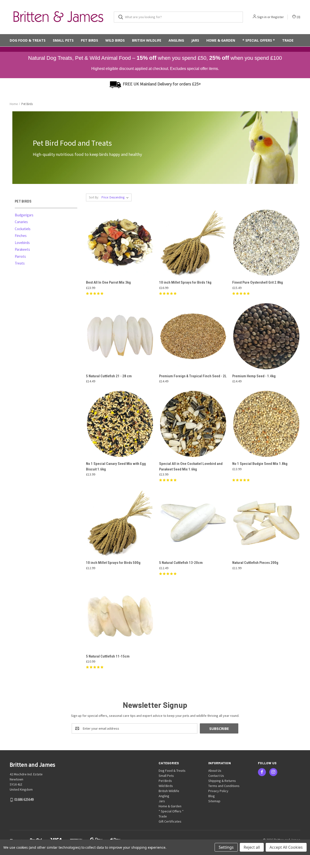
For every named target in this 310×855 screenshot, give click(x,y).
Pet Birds (89, 40)
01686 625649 (24, 799)
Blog (211, 796)
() (298, 17)
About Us (214, 770)
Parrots (20, 256)
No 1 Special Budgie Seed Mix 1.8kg (259, 464)
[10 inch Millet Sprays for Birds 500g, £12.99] (120, 522)
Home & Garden (220, 40)
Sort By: (94, 197)
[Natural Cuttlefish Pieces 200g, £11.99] (266, 522)
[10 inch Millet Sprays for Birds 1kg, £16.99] (193, 242)
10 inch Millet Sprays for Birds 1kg (185, 282)
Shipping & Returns (222, 781)
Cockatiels (23, 229)
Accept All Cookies (286, 847)
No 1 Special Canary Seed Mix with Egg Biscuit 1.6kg (116, 466)
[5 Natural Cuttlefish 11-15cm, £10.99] (120, 616)
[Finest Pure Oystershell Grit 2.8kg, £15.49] (266, 242)
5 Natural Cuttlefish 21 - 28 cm (109, 376)
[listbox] (116, 197)
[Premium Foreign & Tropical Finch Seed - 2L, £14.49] (193, 336)
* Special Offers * (258, 40)
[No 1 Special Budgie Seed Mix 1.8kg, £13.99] (266, 423)
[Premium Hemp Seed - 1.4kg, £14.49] (266, 336)
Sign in (262, 17)
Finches (21, 235)
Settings (226, 847)
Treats (20, 263)
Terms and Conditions (224, 786)
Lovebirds (22, 242)
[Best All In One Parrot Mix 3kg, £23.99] (120, 242)
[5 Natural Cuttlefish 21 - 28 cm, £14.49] (120, 336)
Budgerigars (24, 215)
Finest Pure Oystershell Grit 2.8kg (257, 282)
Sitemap (214, 801)
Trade (288, 40)
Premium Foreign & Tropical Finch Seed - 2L (193, 376)
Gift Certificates (170, 821)
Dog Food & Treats (28, 40)
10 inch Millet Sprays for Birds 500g (113, 562)
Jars (195, 40)
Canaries (21, 221)
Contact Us (216, 775)
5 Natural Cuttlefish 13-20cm (181, 562)
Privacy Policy (218, 791)
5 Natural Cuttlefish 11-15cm (108, 656)
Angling (176, 40)
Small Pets (63, 40)
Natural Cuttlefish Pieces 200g (255, 562)
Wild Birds (115, 40)
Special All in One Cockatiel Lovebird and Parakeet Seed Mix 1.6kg (191, 466)
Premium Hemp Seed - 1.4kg (254, 376)
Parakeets (22, 249)
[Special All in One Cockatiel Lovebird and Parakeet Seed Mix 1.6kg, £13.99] (193, 423)
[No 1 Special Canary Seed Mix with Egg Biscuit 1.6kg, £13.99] (120, 423)
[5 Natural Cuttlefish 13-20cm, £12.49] (193, 522)
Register (277, 17)
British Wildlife (146, 40)
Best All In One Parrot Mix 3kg (108, 282)
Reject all (252, 847)
